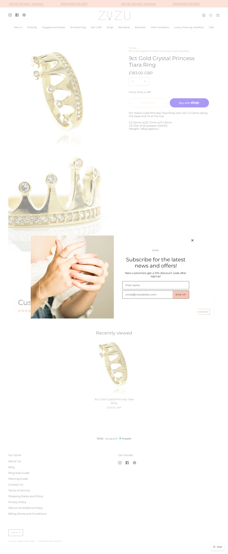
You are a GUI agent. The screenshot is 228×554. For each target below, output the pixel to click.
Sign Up (181, 294)
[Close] (192, 240)
